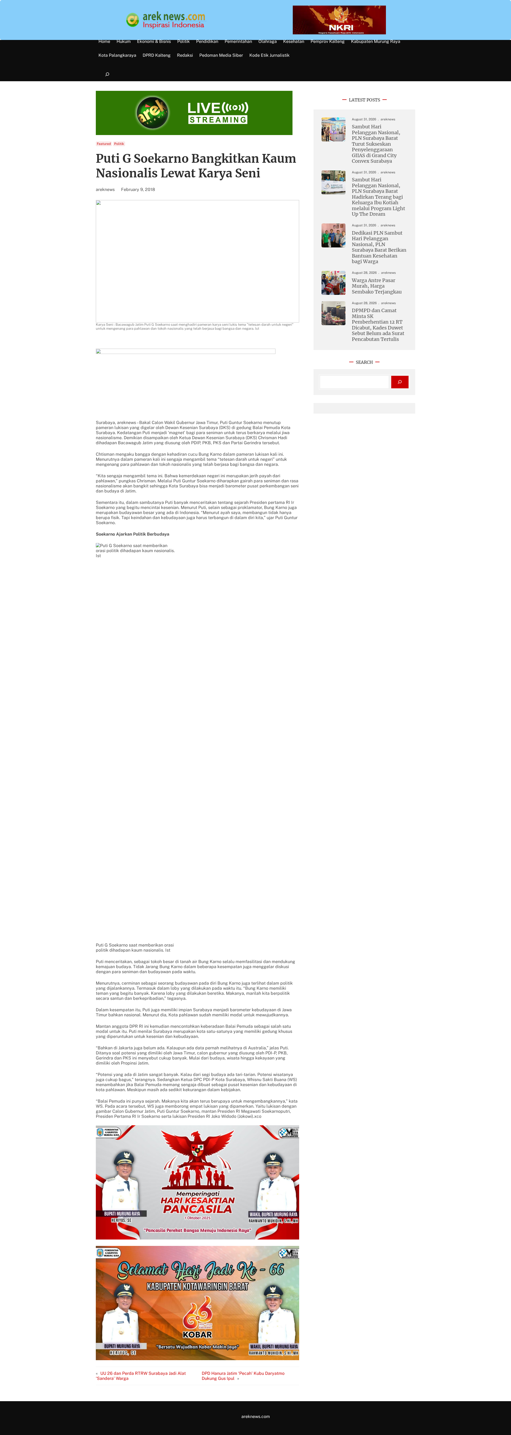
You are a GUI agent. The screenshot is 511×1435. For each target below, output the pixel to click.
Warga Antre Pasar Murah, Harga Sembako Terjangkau (377, 286)
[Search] (400, 382)
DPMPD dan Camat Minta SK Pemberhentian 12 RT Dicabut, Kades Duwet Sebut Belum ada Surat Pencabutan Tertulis (378, 325)
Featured (104, 144)
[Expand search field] (107, 74)
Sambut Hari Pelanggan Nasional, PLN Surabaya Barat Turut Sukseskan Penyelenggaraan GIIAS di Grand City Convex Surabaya (376, 144)
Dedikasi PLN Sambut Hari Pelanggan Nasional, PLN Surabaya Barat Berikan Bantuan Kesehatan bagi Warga (379, 247)
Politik (119, 144)
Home (104, 41)
